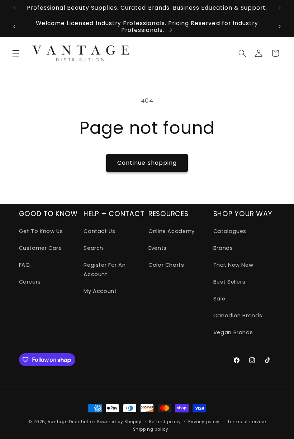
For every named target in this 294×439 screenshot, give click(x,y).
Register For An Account (104, 269)
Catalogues (229, 231)
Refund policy (165, 422)
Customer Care (40, 248)
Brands (223, 248)
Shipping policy (151, 429)
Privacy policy (204, 422)
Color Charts (166, 264)
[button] (16, 53)
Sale (219, 298)
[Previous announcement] (14, 8)
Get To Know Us (41, 231)
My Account (100, 291)
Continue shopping (147, 163)
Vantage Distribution (72, 422)
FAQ (24, 264)
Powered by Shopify (119, 422)
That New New (233, 264)
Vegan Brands (233, 332)
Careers (30, 281)
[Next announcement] (280, 8)
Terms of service (246, 422)
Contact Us (99, 231)
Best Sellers (229, 281)
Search (93, 248)
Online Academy (171, 231)
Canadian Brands (237, 315)
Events (157, 248)
